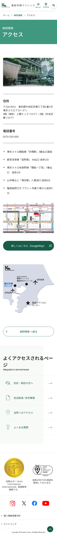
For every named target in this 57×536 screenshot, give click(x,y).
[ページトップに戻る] (50, 529)
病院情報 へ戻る (28, 331)
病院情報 (18, 15)
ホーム (6, 15)
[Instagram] (12, 503)
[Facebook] (34, 503)
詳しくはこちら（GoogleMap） (28, 246)
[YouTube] (46, 503)
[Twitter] (24, 503)
